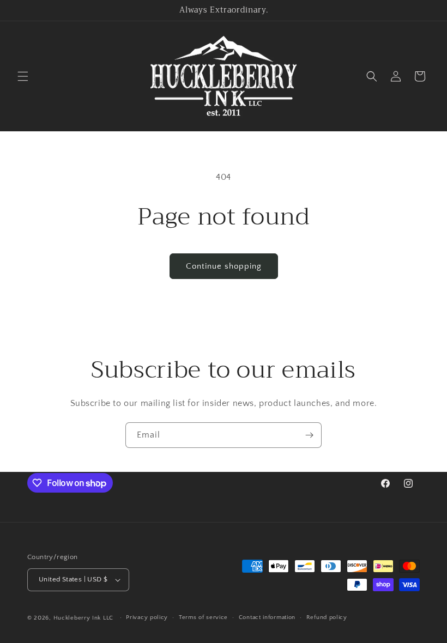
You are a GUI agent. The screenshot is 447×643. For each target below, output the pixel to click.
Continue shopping (224, 266)
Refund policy (326, 617)
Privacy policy (147, 617)
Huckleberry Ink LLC (83, 618)
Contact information (267, 617)
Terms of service (203, 617)
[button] (23, 76)
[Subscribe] (309, 435)
